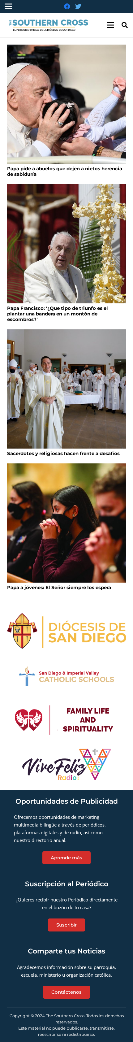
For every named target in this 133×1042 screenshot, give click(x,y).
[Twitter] (78, 6)
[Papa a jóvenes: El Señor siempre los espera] (66, 523)
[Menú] (110, 25)
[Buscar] (124, 25)
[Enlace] (51, 25)
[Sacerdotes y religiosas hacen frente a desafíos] (66, 389)
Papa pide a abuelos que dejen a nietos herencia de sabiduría (64, 171)
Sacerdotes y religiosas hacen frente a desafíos (63, 453)
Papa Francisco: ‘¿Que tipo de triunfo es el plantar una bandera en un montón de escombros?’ (57, 313)
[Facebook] (67, 6)
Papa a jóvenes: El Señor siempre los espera (59, 587)
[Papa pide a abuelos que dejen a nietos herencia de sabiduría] (66, 104)
